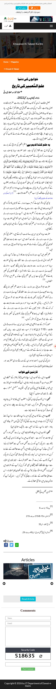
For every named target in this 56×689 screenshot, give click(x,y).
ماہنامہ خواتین (21, 8)
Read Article (36, 598)
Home (5, 62)
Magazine (15, 62)
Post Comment (28, 669)
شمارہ (6, 25)
